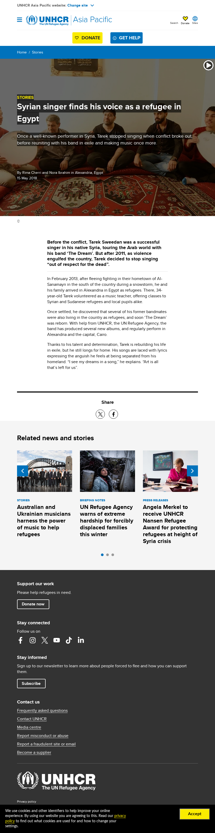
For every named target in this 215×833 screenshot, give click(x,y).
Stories (37, 52)
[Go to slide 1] (103, 556)
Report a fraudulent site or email (46, 744)
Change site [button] (77, 5)
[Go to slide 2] (108, 556)
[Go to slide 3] (114, 556)
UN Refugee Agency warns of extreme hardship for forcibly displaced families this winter (106, 521)
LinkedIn (80, 640)
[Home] (44, 20)
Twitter (44, 640)
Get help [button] (129, 37)
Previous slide (22, 470)
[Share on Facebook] (113, 414)
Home (22, 52)
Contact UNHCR (32, 719)
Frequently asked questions (42, 710)
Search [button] (174, 23)
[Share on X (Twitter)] (100, 414)
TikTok (68, 640)
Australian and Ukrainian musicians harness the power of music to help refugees (44, 521)
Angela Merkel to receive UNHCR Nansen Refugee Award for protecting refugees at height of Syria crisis (170, 524)
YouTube (56, 640)
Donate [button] (185, 23)
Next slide (192, 470)
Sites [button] (195, 23)
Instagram (32, 640)
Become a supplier (34, 752)
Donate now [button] (33, 604)
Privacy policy (26, 801)
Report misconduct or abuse (42, 736)
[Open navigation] (19, 20)
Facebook (20, 640)
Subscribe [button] (31, 683)
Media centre (29, 727)
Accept (194, 814)
